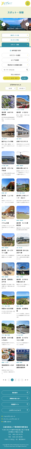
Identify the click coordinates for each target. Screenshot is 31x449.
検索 (27, 70)
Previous (4, 24)
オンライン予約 (15, 40)
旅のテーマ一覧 (15, 35)
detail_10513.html (7, 349)
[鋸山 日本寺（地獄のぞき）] (15, 24)
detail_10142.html (22, 234)
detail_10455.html (22, 180)
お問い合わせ (7, 421)
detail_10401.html (7, 264)
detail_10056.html (22, 96)
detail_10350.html (22, 264)
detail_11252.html (22, 349)
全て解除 (24, 78)
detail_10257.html (7, 96)
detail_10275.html (7, 322)
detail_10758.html (22, 152)
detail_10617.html (7, 207)
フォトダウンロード (9, 416)
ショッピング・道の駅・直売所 (11, 78)
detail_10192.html (7, 126)
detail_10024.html (7, 180)
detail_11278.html (7, 293)
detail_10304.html (22, 322)
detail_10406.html (22, 207)
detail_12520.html (22, 126)
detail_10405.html (7, 234)
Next (27, 24)
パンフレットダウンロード (11, 419)
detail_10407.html (22, 293)
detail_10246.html (7, 152)
